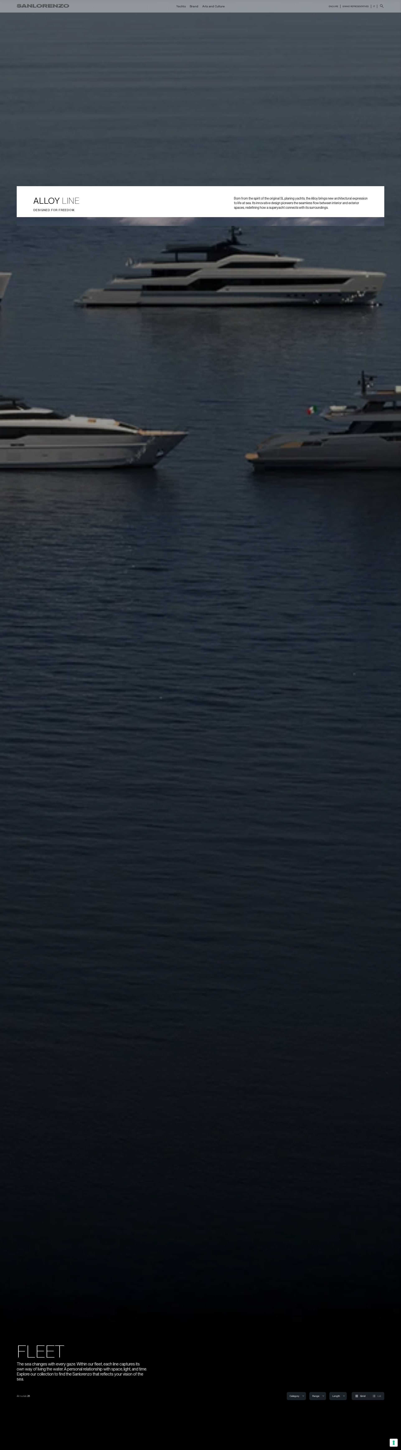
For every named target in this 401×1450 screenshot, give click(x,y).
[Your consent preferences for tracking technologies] (394, 1443)
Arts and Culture (213, 6)
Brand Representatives (356, 6)
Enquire (333, 6)
